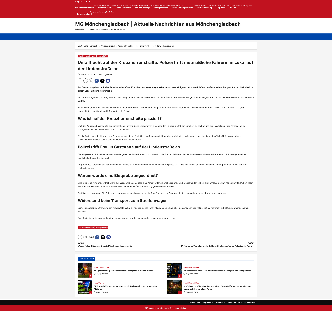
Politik (234, 7)
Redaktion (220, 302)
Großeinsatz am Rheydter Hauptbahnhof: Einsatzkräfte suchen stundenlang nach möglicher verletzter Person (174, 287)
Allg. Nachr (221, 7)
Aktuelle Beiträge (143, 7)
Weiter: (217, 244)
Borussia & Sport (84, 13)
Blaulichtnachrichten (85, 7)
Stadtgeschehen (162, 7)
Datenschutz (194, 302)
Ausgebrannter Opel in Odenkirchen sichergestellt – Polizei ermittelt (85, 270)
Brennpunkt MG (106, 7)
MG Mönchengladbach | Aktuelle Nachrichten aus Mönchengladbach (158, 24)
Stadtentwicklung (205, 7)
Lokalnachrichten (124, 7)
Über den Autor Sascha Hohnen (242, 302)
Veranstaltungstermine (183, 7)
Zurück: (105, 244)
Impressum (208, 302)
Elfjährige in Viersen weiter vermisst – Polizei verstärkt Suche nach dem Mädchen (85, 287)
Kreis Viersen (99, 283)
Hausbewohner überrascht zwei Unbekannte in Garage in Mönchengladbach (174, 270)
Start (80, 46)
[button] (80, 80)
